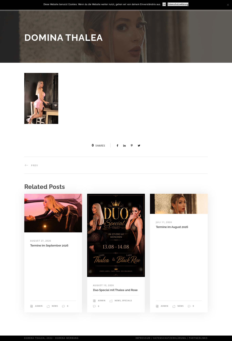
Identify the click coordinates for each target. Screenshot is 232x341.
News (55, 306)
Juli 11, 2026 (164, 222)
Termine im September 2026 (49, 245)
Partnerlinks (198, 337)
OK (164, 4)
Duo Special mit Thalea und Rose (115, 290)
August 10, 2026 (103, 285)
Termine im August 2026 (172, 227)
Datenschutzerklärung (169, 337)
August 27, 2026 (40, 240)
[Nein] (227, 4)
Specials (127, 300)
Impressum (143, 337)
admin (39, 306)
